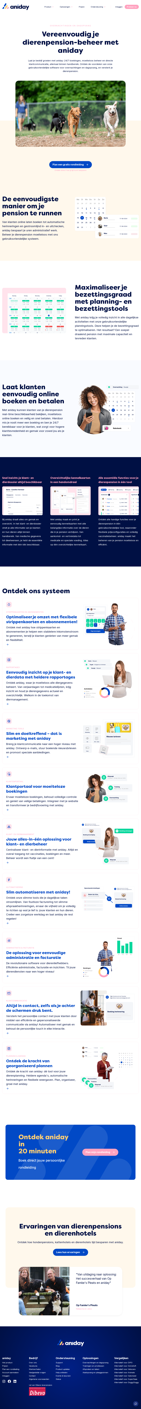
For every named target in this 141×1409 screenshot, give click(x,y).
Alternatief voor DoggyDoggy (126, 1382)
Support (59, 1363)
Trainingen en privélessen (93, 1366)
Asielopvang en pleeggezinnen (95, 1372)
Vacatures (33, 1366)
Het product (7, 1363)
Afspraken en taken (91, 1369)
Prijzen (81, 7)
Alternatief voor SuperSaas (125, 1379)
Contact (32, 1376)
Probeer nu (132, 7)
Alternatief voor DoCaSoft (125, 1366)
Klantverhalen (35, 1369)
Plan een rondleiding (10, 1369)
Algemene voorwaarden (39, 1379)
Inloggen (118, 7)
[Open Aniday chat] (135, 1403)
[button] (49, 7)
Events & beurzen (63, 1376)
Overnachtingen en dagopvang (95, 1363)
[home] (15, 6)
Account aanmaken (10, 1372)
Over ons (33, 1363)
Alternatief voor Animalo (124, 1372)
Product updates (63, 1369)
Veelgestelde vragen (37, 1372)
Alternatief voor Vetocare (124, 1369)
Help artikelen (61, 1372)
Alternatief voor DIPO (123, 1363)
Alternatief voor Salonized (125, 1376)
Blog (57, 1366)
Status (58, 1379)
